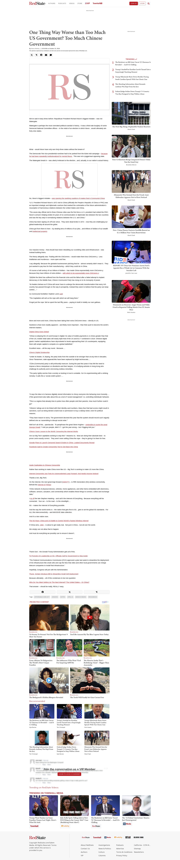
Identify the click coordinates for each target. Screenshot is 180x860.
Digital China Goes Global (39, 332)
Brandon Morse (131, 165)
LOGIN (142, 3)
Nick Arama (87, 727)
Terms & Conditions (124, 852)
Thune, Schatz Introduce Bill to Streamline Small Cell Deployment (53, 574)
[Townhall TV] (97, 3)
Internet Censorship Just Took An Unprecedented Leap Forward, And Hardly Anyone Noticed (63, 474)
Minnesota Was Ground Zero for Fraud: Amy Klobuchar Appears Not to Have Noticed (95, 749)
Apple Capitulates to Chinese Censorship (44, 465)
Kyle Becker (32, 727)
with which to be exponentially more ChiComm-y (81, 273)
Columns (102, 855)
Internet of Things (44, 485)
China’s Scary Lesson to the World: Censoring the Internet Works (53, 431)
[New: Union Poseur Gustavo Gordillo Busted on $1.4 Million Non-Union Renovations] (131, 216)
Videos (71, 3)
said (61, 294)
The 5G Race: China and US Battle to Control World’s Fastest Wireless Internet (58, 521)
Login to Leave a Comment (69, 774)
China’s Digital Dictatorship (39, 352)
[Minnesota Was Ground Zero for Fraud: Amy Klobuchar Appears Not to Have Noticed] (96, 738)
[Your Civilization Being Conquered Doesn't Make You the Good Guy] (131, 146)
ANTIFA (62, 597)
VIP (82, 855)
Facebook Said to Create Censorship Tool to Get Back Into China (53, 447)
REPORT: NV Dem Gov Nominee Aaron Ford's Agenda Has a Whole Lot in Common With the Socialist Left (131, 268)
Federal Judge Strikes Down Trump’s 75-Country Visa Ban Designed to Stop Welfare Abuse (68, 749)
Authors (51, 3)
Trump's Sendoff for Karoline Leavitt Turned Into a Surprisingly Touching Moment (69, 722)
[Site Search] (148, 3)
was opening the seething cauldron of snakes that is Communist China (78, 198)
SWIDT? (66, 482)
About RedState (87, 845)
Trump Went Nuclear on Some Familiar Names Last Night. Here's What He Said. (42, 820)
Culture (102, 852)
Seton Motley (35, 48)
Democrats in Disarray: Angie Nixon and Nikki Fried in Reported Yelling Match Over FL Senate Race (131, 307)
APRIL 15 (70, 597)
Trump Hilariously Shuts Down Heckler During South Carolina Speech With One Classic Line (95, 722)
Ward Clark (87, 754)
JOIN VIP (134, 3)
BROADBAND (93, 597)
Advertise (120, 848)
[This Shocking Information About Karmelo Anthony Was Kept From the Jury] (41, 738)
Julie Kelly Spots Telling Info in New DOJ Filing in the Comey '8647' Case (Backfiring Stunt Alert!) (74, 820)
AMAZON (55, 597)
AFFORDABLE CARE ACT (41, 597)
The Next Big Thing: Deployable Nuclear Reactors (131, 126)
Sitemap (137, 848)
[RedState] (37, 3)
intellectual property (40, 231)
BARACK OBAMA (81, 597)
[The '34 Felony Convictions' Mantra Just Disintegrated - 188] (136, 805)
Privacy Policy (121, 855)
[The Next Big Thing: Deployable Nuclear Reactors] (131, 113)
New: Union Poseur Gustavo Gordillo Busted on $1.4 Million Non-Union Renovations (131, 231)
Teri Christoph (61, 727)
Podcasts (62, 3)
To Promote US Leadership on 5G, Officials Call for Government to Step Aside (58, 556)
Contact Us (85, 848)
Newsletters (139, 852)
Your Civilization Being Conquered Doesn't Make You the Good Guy (131, 160)
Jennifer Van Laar (131, 273)
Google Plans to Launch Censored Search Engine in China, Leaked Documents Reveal (61, 443)
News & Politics (105, 848)
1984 (42, 525)
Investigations (104, 845)
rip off (32, 498)
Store (79, 3)
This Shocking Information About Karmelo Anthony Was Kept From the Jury (41, 749)
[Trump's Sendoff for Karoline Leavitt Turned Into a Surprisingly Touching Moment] (69, 711)
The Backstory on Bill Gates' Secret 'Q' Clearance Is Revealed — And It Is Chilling (41, 722)
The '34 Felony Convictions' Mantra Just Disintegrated (135, 818)
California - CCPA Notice (142, 845)
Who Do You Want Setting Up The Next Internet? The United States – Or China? (59, 582)
